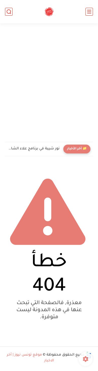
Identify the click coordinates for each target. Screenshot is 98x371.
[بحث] (9, 12)
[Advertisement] (49, 82)
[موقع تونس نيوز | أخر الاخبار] (49, 11)
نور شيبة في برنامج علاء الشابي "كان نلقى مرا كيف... (34, 149)
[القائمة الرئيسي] (89, 12)
